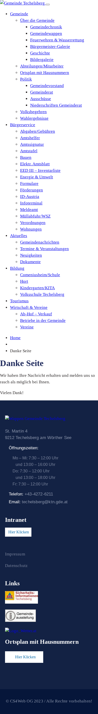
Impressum (15, 554)
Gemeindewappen (46, 33)
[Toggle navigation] (48, 4)
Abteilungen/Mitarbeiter (42, 66)
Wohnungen (31, 229)
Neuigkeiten (31, 255)
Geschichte (40, 53)
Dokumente (30, 261)
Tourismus (19, 301)
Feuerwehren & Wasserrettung (57, 40)
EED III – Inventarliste (40, 170)
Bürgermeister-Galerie (50, 46)
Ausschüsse (40, 98)
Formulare (29, 183)
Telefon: (31, 494)
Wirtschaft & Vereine (28, 307)
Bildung (17, 268)
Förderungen (31, 190)
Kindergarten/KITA (37, 287)
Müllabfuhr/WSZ (35, 216)
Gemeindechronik (46, 27)
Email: (38, 501)
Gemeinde (19, 14)
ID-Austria (29, 196)
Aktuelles (18, 235)
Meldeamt (29, 209)
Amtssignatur (32, 144)
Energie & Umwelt (36, 177)
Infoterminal (31, 203)
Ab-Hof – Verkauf (36, 314)
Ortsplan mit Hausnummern (44, 72)
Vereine (27, 327)
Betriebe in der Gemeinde (43, 320)
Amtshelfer (30, 137)
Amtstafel (28, 151)
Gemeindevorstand (47, 85)
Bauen (25, 157)
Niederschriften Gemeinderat (56, 105)
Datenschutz (16, 565)
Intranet (15, 520)
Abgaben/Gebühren (37, 131)
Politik (26, 79)
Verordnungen (32, 222)
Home (15, 337)
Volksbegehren (33, 111)
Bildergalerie (42, 59)
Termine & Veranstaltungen (44, 248)
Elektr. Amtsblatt (35, 164)
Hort (24, 281)
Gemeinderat (41, 92)
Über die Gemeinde (37, 20)
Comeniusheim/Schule (40, 274)
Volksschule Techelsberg (42, 294)
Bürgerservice (22, 124)
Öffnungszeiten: (23, 448)
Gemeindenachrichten (39, 242)
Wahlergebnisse (34, 118)
